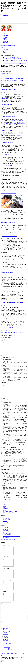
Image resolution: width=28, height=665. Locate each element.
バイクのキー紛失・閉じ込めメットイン (9, 236)
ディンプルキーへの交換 (9, 529)
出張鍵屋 (21, 657)
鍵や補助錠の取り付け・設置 (7, 142)
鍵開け (4, 504)
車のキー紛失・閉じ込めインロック (8, 222)
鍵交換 (4, 506)
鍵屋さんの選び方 (7, 534)
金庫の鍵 (5, 521)
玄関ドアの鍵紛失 (5, 98)
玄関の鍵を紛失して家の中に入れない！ (13, 58)
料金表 (6, 645)
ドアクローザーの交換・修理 (10, 511)
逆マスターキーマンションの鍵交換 (11, 536)
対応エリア (7, 647)
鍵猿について (7, 648)
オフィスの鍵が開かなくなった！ (12, 57)
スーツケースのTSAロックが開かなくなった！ (15, 63)
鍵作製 (4, 510)
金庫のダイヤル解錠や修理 (7, 272)
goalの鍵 (5, 531)
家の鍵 (4, 629)
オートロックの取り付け (9, 533)
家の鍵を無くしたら (8, 637)
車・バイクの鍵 (6, 519)
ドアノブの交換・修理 (8, 512)
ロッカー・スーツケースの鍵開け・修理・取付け (12, 302)
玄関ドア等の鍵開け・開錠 (7, 104)
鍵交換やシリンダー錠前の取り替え (8, 116)
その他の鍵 (5, 522)
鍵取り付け (5, 508)
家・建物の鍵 (6, 518)
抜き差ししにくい (21, 135)
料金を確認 (3, 653)
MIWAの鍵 (5, 530)
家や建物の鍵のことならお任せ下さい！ (10, 89)
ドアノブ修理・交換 (5, 154)
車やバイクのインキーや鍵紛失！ (8, 193)
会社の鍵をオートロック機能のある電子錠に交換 (14, 123)
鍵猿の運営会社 (8, 649)
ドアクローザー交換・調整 (7, 165)
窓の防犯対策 (6, 537)
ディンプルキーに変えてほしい (16, 120)
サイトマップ (7, 651)
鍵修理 (4, 507)
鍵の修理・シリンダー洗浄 (7, 130)
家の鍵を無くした (7, 527)
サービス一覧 (5, 628)
